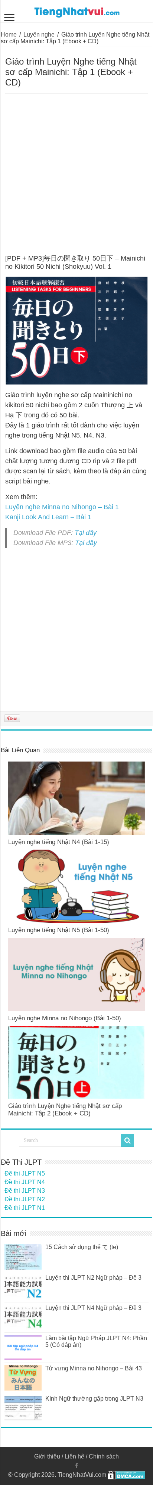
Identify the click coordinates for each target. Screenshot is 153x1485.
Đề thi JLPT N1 (24, 1208)
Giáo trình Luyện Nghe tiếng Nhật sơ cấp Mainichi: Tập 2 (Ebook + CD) (65, 1109)
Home (9, 34)
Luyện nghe (39, 34)
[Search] (127, 1140)
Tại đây (86, 532)
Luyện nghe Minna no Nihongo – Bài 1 (62, 507)
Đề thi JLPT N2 (24, 1199)
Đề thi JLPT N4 (24, 1182)
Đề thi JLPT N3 (24, 1190)
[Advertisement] (76, 174)
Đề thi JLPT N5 (24, 1173)
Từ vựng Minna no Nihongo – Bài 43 (93, 1368)
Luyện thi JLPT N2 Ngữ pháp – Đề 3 (93, 1277)
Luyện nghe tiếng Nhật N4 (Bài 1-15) (58, 842)
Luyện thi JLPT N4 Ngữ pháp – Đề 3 (93, 1308)
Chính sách (104, 1456)
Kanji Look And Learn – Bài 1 (48, 517)
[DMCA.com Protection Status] (126, 1475)
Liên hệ (74, 1456)
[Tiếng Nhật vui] (76, 11)
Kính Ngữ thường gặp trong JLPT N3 (94, 1398)
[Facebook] (76, 1465)
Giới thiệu (47, 1456)
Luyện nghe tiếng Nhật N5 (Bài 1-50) (58, 930)
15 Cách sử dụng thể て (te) (81, 1247)
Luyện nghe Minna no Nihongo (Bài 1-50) (64, 1018)
